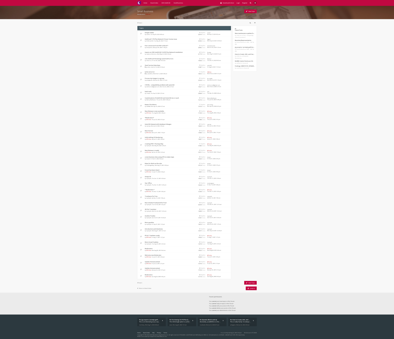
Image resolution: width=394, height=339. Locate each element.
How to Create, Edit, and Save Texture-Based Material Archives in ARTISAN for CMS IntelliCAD (245, 54)
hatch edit (148, 91)
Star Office (148, 183)
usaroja (148, 126)
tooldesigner (210, 183)
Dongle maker (149, 33)
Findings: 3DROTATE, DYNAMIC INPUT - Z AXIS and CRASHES (245, 66)
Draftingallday (150, 165)
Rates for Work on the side (153, 163)
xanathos (150, 73)
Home (139, 332)
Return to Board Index (145, 288)
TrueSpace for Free (151, 196)
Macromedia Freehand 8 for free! (156, 203)
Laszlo (148, 34)
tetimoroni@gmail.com (152, 86)
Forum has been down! (152, 170)
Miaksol (209, 59)
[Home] (139, 3)
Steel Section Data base (152, 65)
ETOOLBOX (182, 335)
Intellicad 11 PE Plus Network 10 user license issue (161, 39)
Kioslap (209, 52)
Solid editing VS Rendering (154, 137)
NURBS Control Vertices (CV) (244, 61)
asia (208, 91)
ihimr (149, 67)
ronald (148, 93)
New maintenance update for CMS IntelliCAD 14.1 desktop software (245, 33)
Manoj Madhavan (151, 100)
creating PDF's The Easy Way (154, 144)
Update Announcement (152, 262)
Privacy (159, 332)
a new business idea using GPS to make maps (159, 157)
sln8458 (148, 106)
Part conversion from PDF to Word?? (156, 46)
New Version (149, 131)
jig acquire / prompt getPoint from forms (245, 47)
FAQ (153, 332)
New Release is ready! (152, 150)
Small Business (145, 11)
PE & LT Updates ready (152, 235)
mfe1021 (209, 65)
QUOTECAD (189, 335)
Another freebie (150, 216)
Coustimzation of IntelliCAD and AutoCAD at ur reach (162, 98)
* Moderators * (150, 190)
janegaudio (149, 80)
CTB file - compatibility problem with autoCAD (159, 85)
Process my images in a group (154, 78)
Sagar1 (209, 39)
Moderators (149, 248)
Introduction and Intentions (154, 229)
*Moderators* (149, 118)
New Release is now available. (154, 111)
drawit (148, 159)
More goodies (149, 222)
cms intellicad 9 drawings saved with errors (159, 59)
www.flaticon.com (162, 336)
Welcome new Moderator (153, 255)
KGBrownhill (149, 41)
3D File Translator (150, 209)
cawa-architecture (151, 54)
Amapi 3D (148, 177)
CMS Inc (148, 14)
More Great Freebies (151, 242)
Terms (165, 332)
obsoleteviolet (211, 46)
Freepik (151, 336)
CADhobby (198, 335)
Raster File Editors (151, 104)
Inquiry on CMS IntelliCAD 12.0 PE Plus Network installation (164, 52)
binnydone (149, 47)
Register (244, 3)
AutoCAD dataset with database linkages (158, 124)
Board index (146, 332)
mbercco (148, 60)
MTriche (148, 113)
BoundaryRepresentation (243, 40)
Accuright (209, 78)
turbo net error (150, 72)
